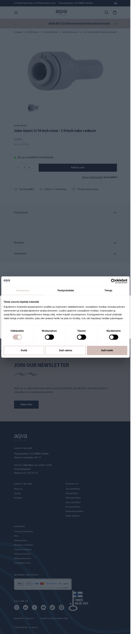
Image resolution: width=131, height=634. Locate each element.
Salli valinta (65, 350)
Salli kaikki (107, 350)
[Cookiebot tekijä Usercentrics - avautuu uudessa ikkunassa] (113, 281)
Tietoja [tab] (108, 290)
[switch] (49, 337)
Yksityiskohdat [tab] (65, 290)
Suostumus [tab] (22, 290)
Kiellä (24, 350)
